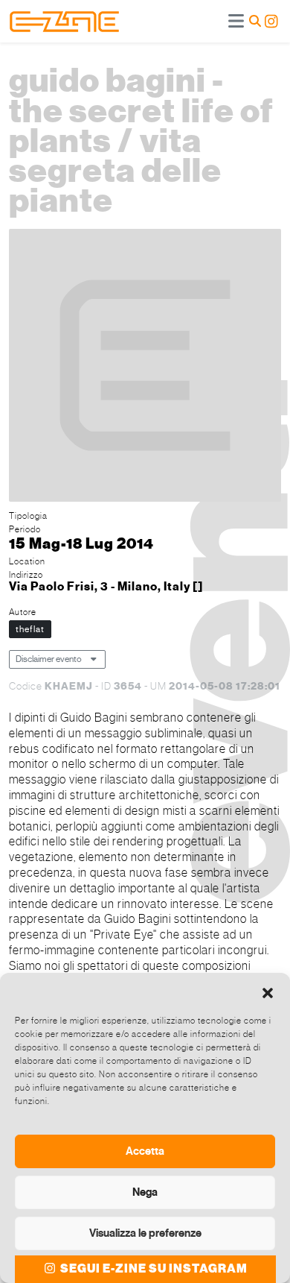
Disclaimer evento (49, 659)
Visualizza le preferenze (145, 1233)
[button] (267, 991)
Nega (145, 1192)
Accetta (145, 1151)
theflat (30, 629)
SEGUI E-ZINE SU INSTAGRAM (153, 1268)
